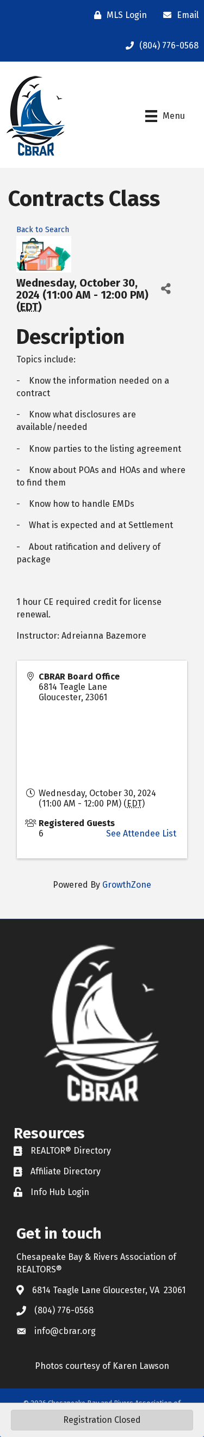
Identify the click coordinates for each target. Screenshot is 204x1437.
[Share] (165, 289)
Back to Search (42, 229)
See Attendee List (141, 833)
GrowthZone (126, 885)
